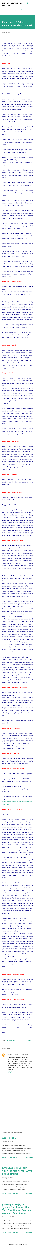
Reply (10, 1072)
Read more (29, 1157)
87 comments (12, 1157)
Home (4, 10)
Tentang (13, 10)
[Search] (27, 3)
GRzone (10, 1054)
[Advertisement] (17, 1112)
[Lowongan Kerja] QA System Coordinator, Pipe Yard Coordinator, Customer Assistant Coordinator (17, 1208)
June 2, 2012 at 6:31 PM (21, 1054)
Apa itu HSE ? (9, 1137)
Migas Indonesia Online (12, 4)
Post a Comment (13, 1193)
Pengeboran (11, 1040)
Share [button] (29, 1040)
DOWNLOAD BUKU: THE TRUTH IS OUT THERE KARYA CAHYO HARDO (17, 1171)
